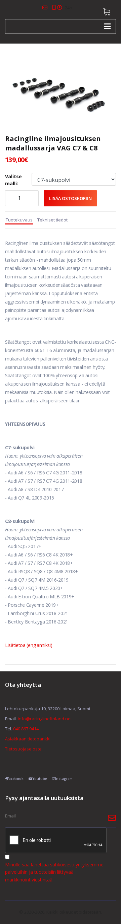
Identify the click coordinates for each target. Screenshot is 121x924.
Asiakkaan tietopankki (27, 739)
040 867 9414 (26, 729)
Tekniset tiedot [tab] (52, 220)
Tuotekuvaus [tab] (19, 220)
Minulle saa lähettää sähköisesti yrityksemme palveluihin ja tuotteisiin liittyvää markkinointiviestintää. (54, 872)
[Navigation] (107, 26)
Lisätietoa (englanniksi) (28, 645)
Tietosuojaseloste (23, 749)
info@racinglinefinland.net (45, 719)
